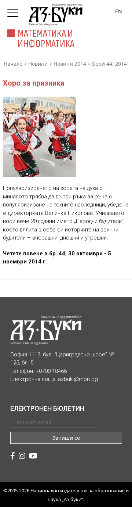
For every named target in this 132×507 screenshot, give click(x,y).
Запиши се (66, 437)
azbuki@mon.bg (78, 379)
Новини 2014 (70, 63)
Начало (13, 63)
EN (118, 11)
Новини (38, 63)
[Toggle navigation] (14, 10)
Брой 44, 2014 (109, 63)
